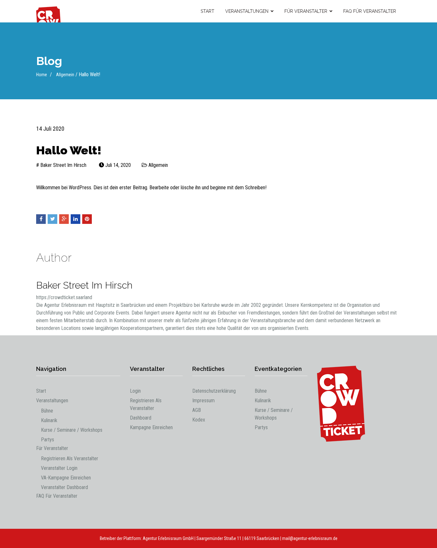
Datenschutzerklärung (214, 391)
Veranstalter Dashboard (64, 487)
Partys (47, 440)
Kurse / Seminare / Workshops (71, 430)
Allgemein (65, 74)
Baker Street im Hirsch (63, 165)
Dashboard (140, 418)
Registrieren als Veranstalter (69, 458)
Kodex (198, 420)
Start (207, 11)
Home (41, 74)
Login (135, 391)
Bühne (47, 411)
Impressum (203, 400)
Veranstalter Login (59, 468)
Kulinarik (49, 420)
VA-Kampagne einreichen (66, 478)
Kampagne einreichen (151, 427)
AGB (196, 410)
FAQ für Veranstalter (369, 11)
